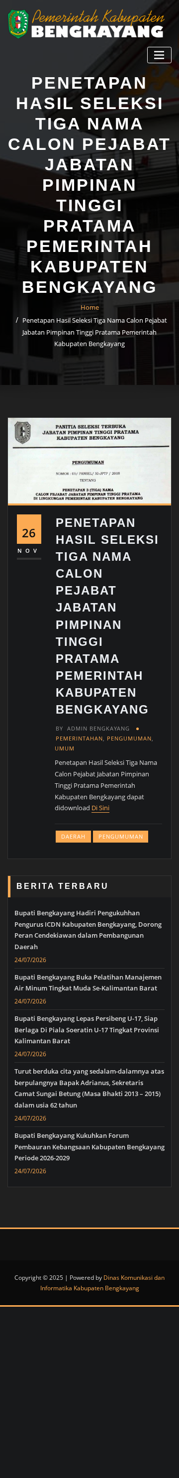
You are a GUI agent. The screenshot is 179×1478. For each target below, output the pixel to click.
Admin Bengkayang (93, 728)
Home (90, 307)
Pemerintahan (79, 738)
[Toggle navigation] (159, 55)
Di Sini (100, 807)
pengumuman (120, 836)
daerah (73, 836)
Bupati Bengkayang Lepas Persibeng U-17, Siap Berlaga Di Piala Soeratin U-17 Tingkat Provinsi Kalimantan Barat (86, 1030)
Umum (65, 748)
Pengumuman (129, 738)
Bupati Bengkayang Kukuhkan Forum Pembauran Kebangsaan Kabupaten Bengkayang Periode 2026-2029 (89, 1147)
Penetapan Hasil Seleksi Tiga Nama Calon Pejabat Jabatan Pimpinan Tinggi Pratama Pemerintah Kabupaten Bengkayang (94, 332)
